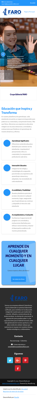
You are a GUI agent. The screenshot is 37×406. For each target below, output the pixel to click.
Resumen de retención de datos (13, 391)
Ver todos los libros (18, 279)
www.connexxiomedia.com (11, 383)
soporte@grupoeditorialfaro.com (10, 4)
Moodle (16, 397)
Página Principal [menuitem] (29, 12)
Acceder (32, 3)
